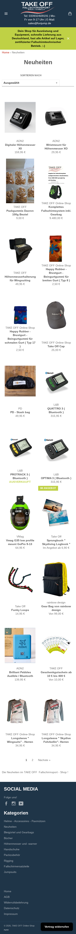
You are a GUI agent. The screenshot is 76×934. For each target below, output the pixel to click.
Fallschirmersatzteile (16, 866)
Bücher (8, 838)
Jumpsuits (10, 871)
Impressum (11, 913)
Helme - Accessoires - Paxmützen (24, 821)
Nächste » (44, 760)
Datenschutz (11, 908)
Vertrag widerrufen (57, 926)
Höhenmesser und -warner (20, 843)
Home (5, 52)
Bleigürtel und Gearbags (19, 832)
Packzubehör (12, 854)
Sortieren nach (31, 75)
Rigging (8, 860)
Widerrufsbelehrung (16, 902)
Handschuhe (11, 849)
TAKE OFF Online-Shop (23, 926)
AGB (7, 896)
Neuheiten (10, 826)
